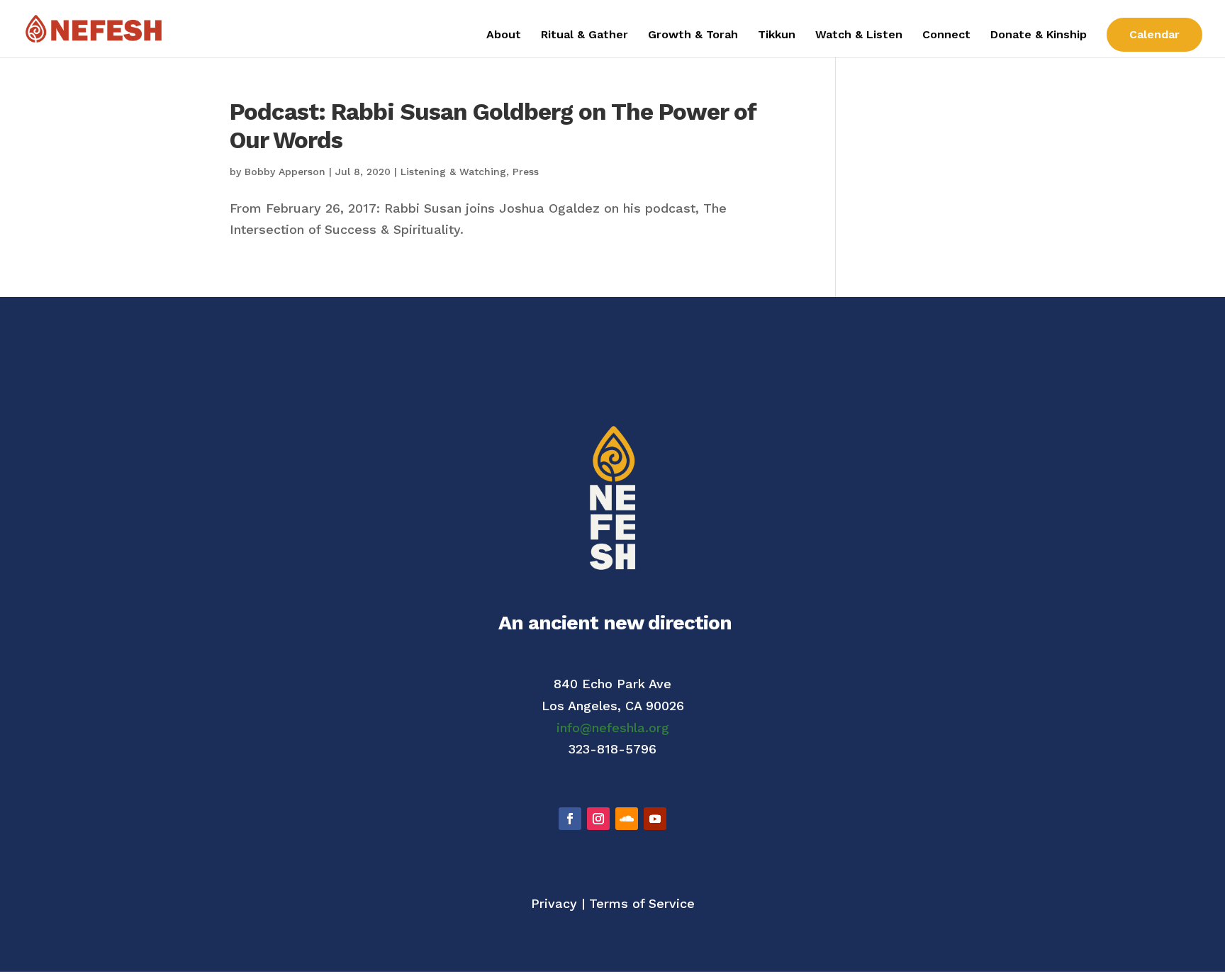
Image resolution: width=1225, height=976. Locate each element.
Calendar (1154, 34)
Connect (946, 35)
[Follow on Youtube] (655, 818)
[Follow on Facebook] (570, 818)
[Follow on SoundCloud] (626, 818)
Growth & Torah (693, 35)
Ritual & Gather (584, 35)
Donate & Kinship (1038, 35)
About (503, 35)
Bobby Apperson (285, 171)
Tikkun (776, 35)
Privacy (554, 903)
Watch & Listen (858, 35)
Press (526, 171)
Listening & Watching (453, 171)
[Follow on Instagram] (598, 818)
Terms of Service (642, 903)
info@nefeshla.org (612, 727)
